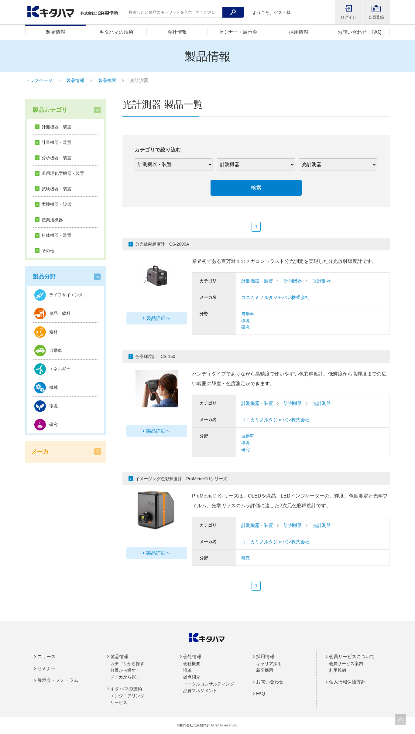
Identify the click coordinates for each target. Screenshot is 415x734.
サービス (118, 702)
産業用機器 (52, 219)
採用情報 (298, 32)
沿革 (187, 670)
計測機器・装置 (56, 126)
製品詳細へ (158, 318)
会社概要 (191, 663)
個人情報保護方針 (347, 681)
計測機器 (293, 281)
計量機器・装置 (56, 142)
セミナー (46, 668)
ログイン (348, 17)
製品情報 (55, 32)
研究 (245, 327)
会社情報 (177, 32)
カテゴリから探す (127, 663)
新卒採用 (264, 670)
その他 (48, 250)
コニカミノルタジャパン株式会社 (275, 297)
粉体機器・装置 (56, 235)
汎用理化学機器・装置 (63, 173)
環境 (245, 320)
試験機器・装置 (56, 188)
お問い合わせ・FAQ (359, 32)
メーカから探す (125, 677)
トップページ (39, 80)
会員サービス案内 (346, 663)
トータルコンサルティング (208, 683)
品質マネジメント (200, 690)
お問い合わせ (269, 681)
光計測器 (322, 281)
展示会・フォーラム (57, 680)
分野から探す (123, 670)
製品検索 (107, 80)
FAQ (260, 693)
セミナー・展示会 (237, 32)
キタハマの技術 (116, 32)
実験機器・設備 (56, 204)
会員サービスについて (352, 656)
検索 (256, 188)
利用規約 (337, 670)
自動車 (247, 313)
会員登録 (376, 17)
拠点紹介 (191, 677)
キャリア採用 (269, 663)
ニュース (46, 656)
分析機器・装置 (56, 157)
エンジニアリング (127, 695)
